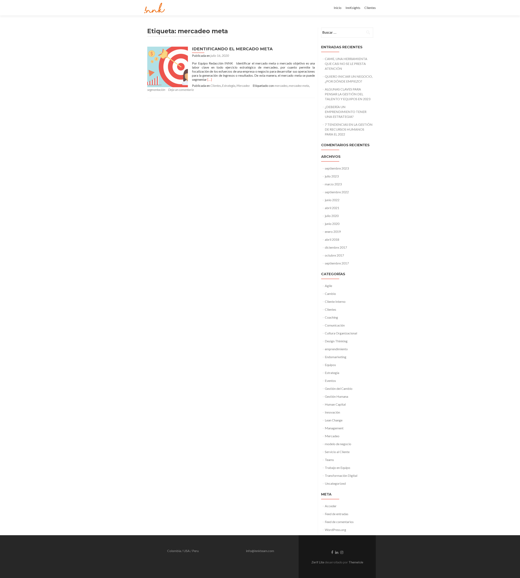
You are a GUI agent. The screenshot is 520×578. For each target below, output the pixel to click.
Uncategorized (335, 483)
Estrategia (228, 85)
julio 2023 (332, 176)
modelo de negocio (338, 444)
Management (334, 428)
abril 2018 (332, 239)
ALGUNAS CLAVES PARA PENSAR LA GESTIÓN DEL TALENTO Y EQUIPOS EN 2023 (347, 94)
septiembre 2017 (337, 263)
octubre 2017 (334, 255)
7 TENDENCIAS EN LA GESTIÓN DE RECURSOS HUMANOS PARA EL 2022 (349, 129)
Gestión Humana (336, 396)
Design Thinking (336, 341)
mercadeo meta (299, 85)
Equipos (330, 365)
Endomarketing (335, 357)
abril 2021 (332, 208)
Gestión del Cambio (338, 388)
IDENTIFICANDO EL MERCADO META (232, 48)
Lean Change (333, 420)
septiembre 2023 (337, 168)
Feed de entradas (336, 514)
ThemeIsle (356, 562)
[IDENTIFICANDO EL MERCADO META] (167, 66)
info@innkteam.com (260, 551)
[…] (209, 79)
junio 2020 (332, 224)
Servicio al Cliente (337, 452)
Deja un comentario (181, 89)
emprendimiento (336, 349)
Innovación (332, 412)
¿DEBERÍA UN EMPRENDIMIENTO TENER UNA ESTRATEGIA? (345, 111)
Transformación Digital (341, 475)
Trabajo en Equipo (337, 467)
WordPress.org (335, 530)
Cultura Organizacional (341, 333)
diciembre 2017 (336, 247)
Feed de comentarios (339, 522)
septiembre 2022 (337, 192)
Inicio (337, 8)
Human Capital (335, 404)
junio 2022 (332, 200)
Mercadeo (243, 85)
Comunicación (335, 325)
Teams (329, 460)
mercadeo (280, 85)
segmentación (156, 89)
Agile (328, 286)
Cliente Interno (335, 301)
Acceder (331, 506)
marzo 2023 (333, 184)
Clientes (370, 8)
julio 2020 (332, 216)
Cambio (330, 293)
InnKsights (353, 8)
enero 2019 (333, 231)
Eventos (330, 380)
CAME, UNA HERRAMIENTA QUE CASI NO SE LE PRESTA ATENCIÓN (346, 63)
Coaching (331, 317)
